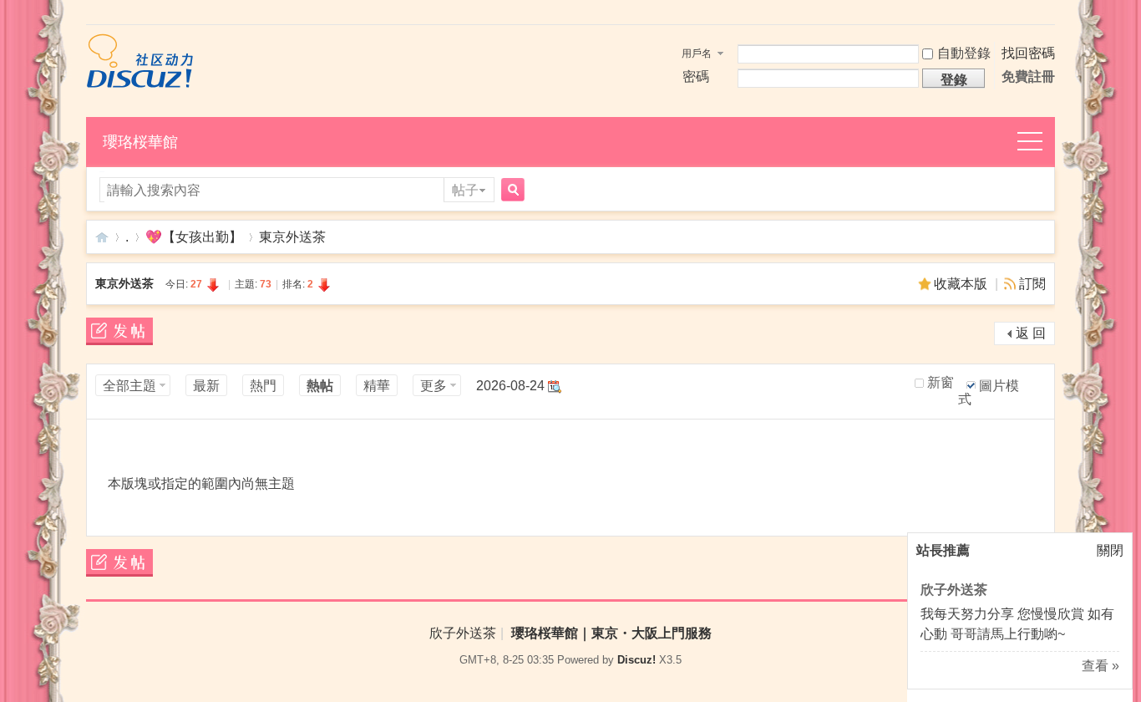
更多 (433, 386)
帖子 (465, 190)
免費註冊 (1028, 76)
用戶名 (697, 53)
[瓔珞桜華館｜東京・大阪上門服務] (140, 84)
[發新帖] (119, 334)
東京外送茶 (292, 237)
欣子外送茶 (953, 589)
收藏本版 (962, 284)
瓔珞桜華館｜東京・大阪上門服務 (102, 237)
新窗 (940, 382)
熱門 (263, 386)
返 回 (1031, 333)
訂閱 (1032, 284)
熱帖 (320, 386)
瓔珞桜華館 (140, 142)
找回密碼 (1028, 53)
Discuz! (636, 660)
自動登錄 (964, 53)
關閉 (1110, 550)
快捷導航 (1039, 142)
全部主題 (129, 386)
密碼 (695, 76)
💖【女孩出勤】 (193, 237)
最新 (206, 386)
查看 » (1100, 666)
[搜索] (510, 191)
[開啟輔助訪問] (1051, 14)
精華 (376, 386)
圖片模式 (988, 392)
